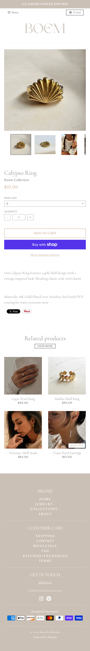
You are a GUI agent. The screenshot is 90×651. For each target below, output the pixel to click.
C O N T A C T (45, 541)
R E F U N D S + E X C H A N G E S (45, 556)
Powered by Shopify (45, 637)
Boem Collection (16, 180)
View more (45, 346)
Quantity (10, 211)
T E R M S (45, 561)
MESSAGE (45, 582)
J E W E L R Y (43, 504)
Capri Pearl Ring (23, 399)
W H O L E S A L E (45, 546)
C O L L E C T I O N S (43, 509)
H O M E (45, 499)
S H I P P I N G (45, 536)
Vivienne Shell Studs (23, 453)
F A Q (45, 551)
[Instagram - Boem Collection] (41, 598)
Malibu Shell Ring (67, 399)
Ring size (10, 198)
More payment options (45, 255)
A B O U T (45, 514)
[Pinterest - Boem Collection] (48, 598)
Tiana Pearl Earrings (67, 453)
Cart (77, 12)
